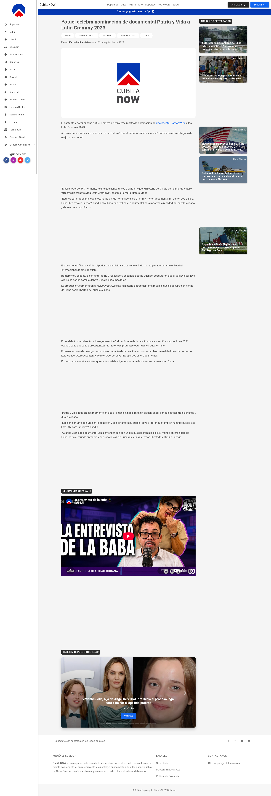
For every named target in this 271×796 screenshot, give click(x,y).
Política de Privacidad (168, 776)
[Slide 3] (114, 723)
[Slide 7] (137, 723)
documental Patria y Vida (171, 123)
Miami (132, 4)
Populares (112, 4)
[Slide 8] (142, 723)
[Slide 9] (148, 723)
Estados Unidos (87, 36)
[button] (18, 144)
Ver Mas (128, 716)
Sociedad (107, 36)
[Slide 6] (131, 723)
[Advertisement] (128, 163)
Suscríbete (162, 763)
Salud (176, 4)
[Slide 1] (103, 723)
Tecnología (164, 4)
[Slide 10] (153, 723)
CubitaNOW (48, 5)
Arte (140, 4)
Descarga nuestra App (168, 769)
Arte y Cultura (128, 36)
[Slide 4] (120, 723)
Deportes (150, 4)
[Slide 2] (108, 723)
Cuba (123, 4)
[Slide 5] (125, 723)
